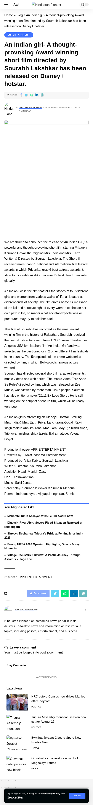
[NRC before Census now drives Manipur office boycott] (17, 702)
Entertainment (19, 35)
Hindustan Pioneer (30, 107)
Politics (36, 707)
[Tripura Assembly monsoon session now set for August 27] (17, 723)
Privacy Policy (52, 793)
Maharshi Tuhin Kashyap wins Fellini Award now (40, 516)
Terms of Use (15, 797)
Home (8, 15)
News (34, 768)
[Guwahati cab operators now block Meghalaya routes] (17, 764)
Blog (19, 15)
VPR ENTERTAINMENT (36, 577)
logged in (29, 652)
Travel (35, 748)
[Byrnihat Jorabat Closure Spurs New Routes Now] (17, 743)
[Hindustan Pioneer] (46, 5)
